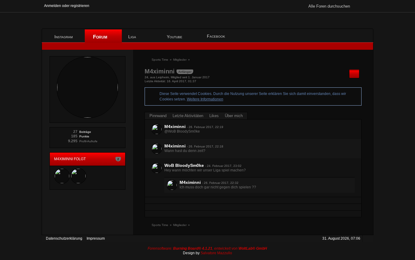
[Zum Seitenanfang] (367, 238)
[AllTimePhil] (78, 176)
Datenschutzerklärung (64, 238)
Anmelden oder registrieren (66, 6)
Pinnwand (157, 115)
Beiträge (85, 131)
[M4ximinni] (156, 129)
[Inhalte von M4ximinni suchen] (354, 73)
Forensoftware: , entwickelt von (207, 248)
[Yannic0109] (62, 176)
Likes (214, 115)
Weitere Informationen (205, 99)
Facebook (216, 36)
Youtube (174, 36)
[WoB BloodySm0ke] (156, 168)
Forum (101, 37)
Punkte (84, 136)
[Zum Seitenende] (366, 46)
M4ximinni (175, 126)
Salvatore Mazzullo (216, 253)
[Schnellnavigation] (358, 46)
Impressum (96, 238)
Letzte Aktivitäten (188, 115)
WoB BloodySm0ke (184, 165)
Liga (132, 36)
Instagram (63, 36)
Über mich (234, 115)
